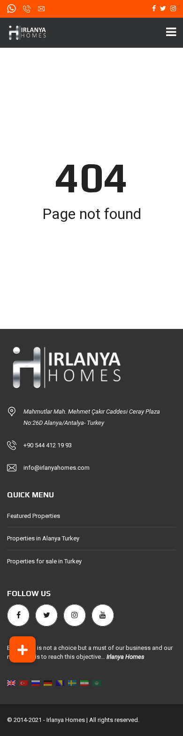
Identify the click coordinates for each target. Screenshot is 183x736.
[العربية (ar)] (96, 682)
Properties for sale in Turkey (44, 561)
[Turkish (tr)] (23, 682)
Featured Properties (33, 515)
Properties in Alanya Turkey (43, 538)
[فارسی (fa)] (84, 682)
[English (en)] (11, 682)
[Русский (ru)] (35, 682)
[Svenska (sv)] (72, 682)
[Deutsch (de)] (48, 682)
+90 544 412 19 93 (47, 445)
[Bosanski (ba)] (60, 682)
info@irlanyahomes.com (56, 467)
